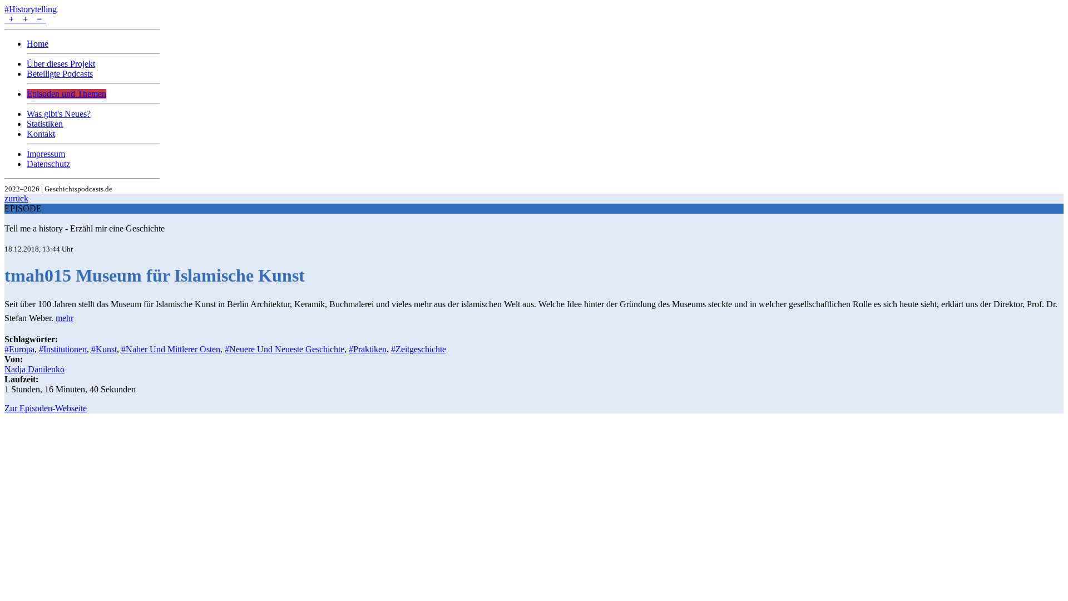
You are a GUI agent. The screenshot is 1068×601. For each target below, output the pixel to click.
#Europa (19, 349)
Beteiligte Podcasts (60, 73)
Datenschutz (48, 164)
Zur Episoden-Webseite (45, 408)
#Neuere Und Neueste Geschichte (284, 349)
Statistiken (45, 124)
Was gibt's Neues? (59, 114)
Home (37, 43)
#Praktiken (368, 349)
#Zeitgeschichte (418, 349)
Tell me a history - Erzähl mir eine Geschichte (84, 228)
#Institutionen (63, 349)
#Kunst (104, 349)
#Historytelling (30, 9)
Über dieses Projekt (61, 63)
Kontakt (41, 134)
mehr (64, 318)
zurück (16, 198)
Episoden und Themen (66, 93)
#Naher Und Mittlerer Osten (170, 349)
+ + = (25, 19)
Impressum (46, 154)
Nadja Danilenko (34, 369)
